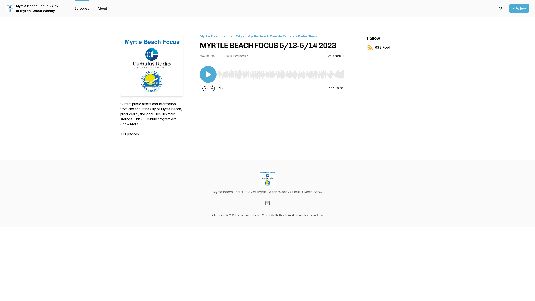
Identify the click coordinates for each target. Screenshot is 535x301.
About (102, 8)
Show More (129, 124)
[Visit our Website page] (267, 203)
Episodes (82, 8)
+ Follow (519, 8)
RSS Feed (382, 47)
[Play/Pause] (208, 74)
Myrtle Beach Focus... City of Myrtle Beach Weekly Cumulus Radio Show (37, 8)
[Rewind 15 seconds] (205, 88)
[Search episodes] (500, 8)
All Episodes (129, 134)
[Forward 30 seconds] (212, 88)
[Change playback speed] (221, 88)
